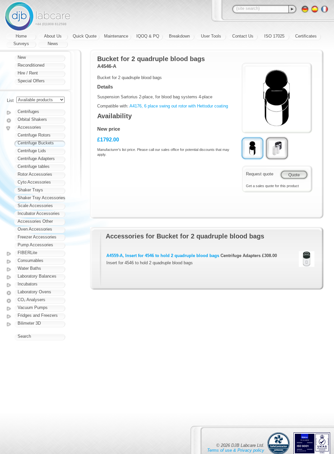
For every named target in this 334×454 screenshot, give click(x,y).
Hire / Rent (28, 73)
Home (21, 36)
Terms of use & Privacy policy (235, 450)
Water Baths (29, 268)
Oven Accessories (35, 229)
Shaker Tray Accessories (41, 197)
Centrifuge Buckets (36, 142)
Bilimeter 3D (29, 323)
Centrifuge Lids (32, 150)
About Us (53, 36)
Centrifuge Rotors (34, 135)
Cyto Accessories (34, 182)
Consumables (30, 260)
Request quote (259, 173)
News (53, 43)
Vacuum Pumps (33, 307)
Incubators (28, 284)
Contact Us (242, 36)
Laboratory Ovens (34, 291)
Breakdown (179, 36)
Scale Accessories (35, 205)
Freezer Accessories (37, 237)
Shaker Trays (30, 189)
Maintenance (116, 36)
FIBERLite (27, 252)
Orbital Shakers (32, 119)
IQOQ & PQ (147, 36)
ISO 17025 (274, 36)
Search (24, 336)
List (10, 100)
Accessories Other (35, 221)
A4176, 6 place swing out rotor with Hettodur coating (178, 106)
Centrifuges (28, 111)
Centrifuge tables (34, 166)
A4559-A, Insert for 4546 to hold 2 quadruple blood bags (162, 255)
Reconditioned (31, 65)
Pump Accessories (35, 244)
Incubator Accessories (39, 213)
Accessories (29, 127)
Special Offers (31, 80)
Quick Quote (85, 36)
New (22, 57)
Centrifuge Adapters (36, 158)
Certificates (306, 36)
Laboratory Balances (37, 276)
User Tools (211, 36)
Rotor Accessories (35, 174)
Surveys (21, 43)
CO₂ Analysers (31, 299)
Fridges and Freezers (38, 315)
